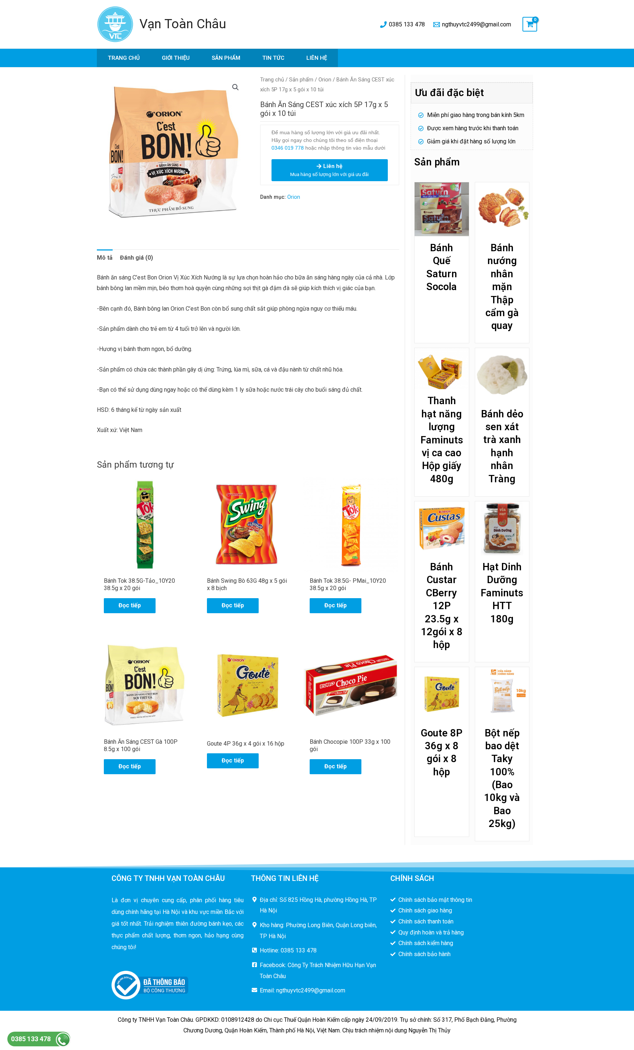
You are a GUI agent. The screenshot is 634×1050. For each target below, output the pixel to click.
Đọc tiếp (130, 605)
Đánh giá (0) (136, 257)
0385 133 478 (31, 1039)
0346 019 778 (288, 148)
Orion (324, 79)
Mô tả (105, 257)
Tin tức (273, 58)
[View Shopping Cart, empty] (529, 24)
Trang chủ (124, 58)
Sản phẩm (226, 58)
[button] (235, 87)
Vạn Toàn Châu (182, 24)
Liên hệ (316, 58)
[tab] (105, 257)
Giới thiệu (176, 58)
